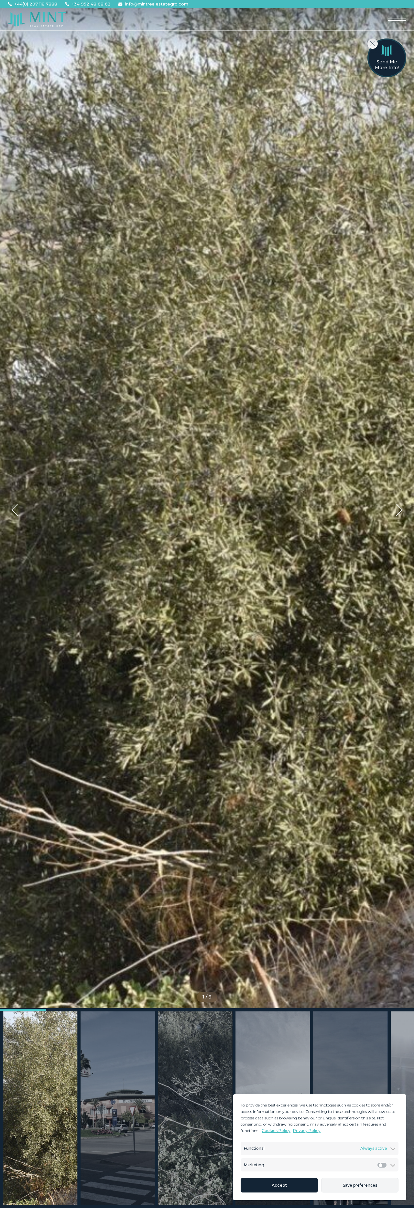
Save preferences (360, 1185)
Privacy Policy (307, 1130)
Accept (279, 1185)
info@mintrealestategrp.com (156, 4)
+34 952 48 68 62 (91, 4)
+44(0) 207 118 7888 (36, 4)
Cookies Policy (276, 1130)
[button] (14, 509)
